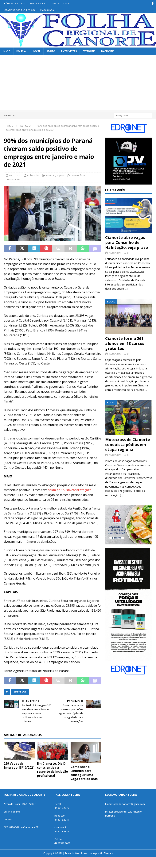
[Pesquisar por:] (133, 115)
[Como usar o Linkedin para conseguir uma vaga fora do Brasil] (86, 752)
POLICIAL (21, 51)
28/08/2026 (115, 253)
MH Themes (106, 853)
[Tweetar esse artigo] (22, 248)
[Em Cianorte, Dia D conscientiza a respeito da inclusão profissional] (52, 751)
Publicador (33, 175)
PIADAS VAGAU (47, 10)
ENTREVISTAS (69, 51)
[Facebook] (152, 3)
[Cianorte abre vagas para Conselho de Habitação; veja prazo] (128, 215)
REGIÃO (50, 51)
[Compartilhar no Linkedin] (34, 248)
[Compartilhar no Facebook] (10, 248)
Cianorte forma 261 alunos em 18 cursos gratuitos (124, 343)
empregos (20, 691)
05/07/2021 (15, 175)
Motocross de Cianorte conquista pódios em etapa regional (127, 444)
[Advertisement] (78, 83)
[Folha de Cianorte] (78, 45)
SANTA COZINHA (60, 3)
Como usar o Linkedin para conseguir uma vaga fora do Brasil (85, 773)
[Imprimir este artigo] (70, 248)
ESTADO (50, 175)
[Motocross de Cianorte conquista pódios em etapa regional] (128, 417)
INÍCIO (6, 51)
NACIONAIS (107, 51)
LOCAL (37, 51)
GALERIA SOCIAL (38, 3)
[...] (126, 288)
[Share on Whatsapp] (83, 248)
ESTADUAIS (89, 51)
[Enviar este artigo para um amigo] (58, 248)
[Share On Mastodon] (95, 248)
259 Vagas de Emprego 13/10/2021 (19, 765)
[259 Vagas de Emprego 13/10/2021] (19, 751)
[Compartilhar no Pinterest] (46, 248)
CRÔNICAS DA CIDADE (14, 3)
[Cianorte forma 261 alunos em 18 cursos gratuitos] (128, 316)
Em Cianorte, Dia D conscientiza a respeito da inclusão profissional (52, 769)
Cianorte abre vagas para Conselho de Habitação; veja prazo (126, 242)
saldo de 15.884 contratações (69, 490)
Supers (60, 175)
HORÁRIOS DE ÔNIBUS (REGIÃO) (19, 10)
